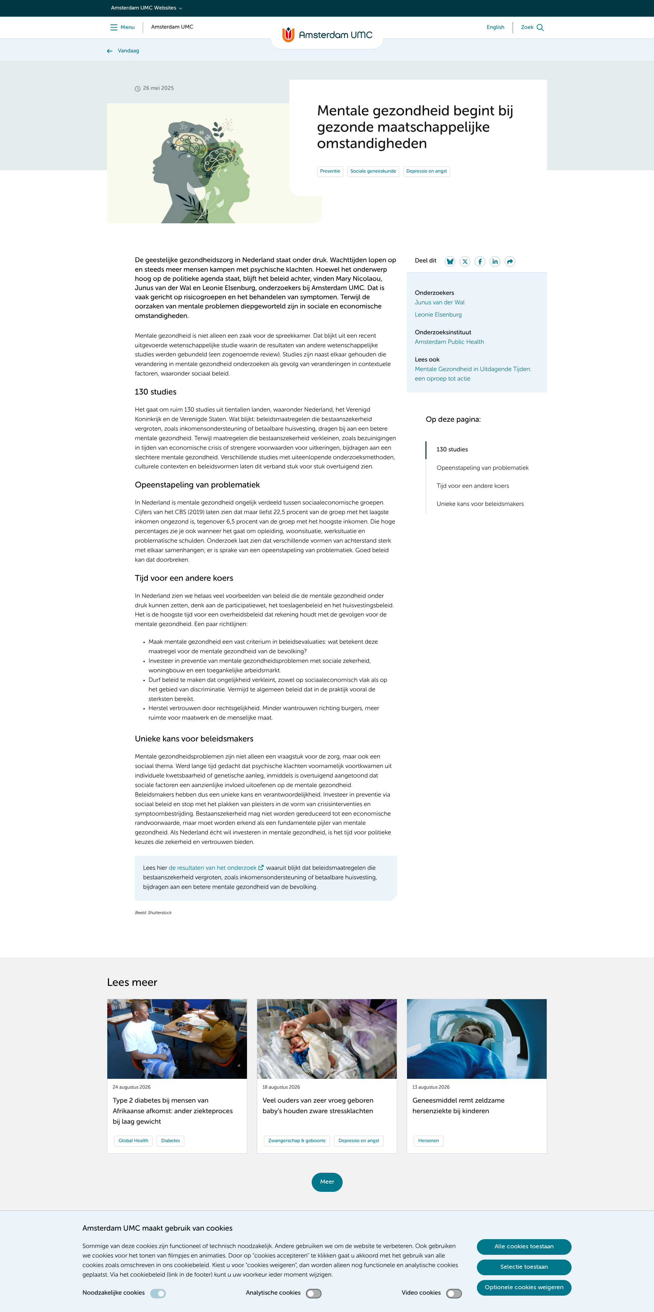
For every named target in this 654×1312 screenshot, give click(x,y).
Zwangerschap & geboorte (297, 1141)
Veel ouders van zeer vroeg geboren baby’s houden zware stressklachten (318, 1106)
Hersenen (428, 1141)
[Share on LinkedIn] (494, 261)
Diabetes (170, 1141)
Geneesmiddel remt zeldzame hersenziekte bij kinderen (458, 1106)
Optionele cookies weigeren (524, 1287)
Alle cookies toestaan (524, 1247)
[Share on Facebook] (479, 261)
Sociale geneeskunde (373, 171)
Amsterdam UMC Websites (143, 8)
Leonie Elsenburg (438, 315)
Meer (327, 1182)
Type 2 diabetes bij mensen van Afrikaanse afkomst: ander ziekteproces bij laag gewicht (173, 1111)
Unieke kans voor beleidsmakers (480, 504)
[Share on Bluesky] (450, 261)
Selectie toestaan (524, 1267)
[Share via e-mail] (509, 261)
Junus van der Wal (440, 303)
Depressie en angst (426, 171)
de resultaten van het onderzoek (213, 868)
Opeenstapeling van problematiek (483, 468)
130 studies (452, 450)
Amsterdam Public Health (449, 342)
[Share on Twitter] (465, 261)
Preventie (330, 171)
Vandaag (128, 51)
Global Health (133, 1141)
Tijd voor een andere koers (473, 486)
